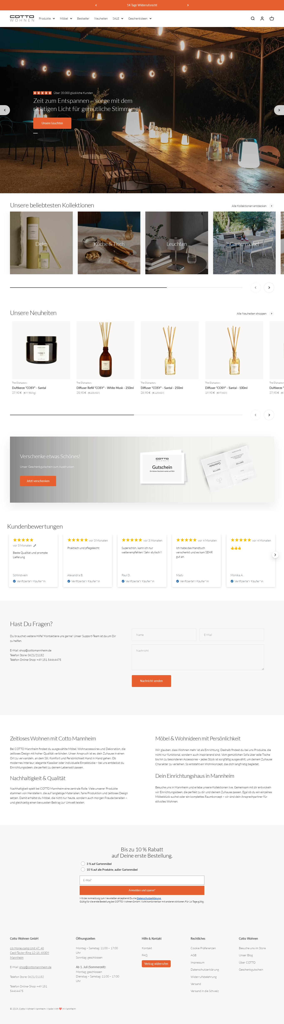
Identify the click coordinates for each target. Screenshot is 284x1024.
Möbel (64, 18)
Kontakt (147, 948)
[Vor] (188, 5)
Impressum (197, 962)
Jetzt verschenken (38, 481)
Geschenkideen (137, 18)
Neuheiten (101, 18)
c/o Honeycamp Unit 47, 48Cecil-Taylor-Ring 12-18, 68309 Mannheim (29, 952)
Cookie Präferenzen (203, 948)
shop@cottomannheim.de (35, 967)
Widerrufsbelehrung (204, 976)
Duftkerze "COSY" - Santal (29, 388)
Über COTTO (247, 962)
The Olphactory (19, 382)
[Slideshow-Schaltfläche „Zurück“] (8, 554)
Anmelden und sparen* (142, 890)
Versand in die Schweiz (205, 991)
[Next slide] (279, 110)
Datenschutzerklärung (205, 969)
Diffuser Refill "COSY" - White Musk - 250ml (105, 388)
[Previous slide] (5, 110)
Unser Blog (246, 955)
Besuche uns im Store (252, 948)
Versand (196, 984)
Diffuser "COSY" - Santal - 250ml (162, 388)
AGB (193, 955)
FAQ (144, 955)
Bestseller (83, 18)
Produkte (45, 18)
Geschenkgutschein (251, 969)
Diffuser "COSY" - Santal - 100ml (226, 388)
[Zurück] (96, 5)
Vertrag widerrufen (156, 963)
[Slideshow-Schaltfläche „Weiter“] (275, 554)
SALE (116, 18)
